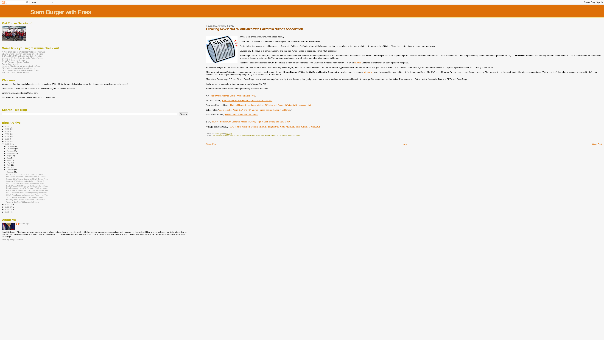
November (11, 149)
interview (368, 72)
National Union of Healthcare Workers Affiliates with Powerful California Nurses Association (271, 105)
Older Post (597, 144)
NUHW (284, 135)
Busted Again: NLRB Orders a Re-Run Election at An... (27, 186)
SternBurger (24, 224)
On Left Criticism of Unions (13, 60)
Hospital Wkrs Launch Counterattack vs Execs (21, 66)
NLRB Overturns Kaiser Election (15, 62)
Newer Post (211, 144)
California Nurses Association (245, 135)
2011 (7, 207)
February (10, 170)
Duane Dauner (276, 135)
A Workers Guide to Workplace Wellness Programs (23, 52)
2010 (7, 209)
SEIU (289, 135)
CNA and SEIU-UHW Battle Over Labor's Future (22, 56)
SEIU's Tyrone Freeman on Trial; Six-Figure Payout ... (26, 197)
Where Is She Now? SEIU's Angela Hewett (22, 202)
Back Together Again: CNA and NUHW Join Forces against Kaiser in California (254, 110)
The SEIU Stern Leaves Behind (15, 72)
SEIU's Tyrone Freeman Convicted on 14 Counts (22, 54)
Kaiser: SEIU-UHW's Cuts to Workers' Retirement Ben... (27, 190)
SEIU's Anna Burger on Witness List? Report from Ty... (27, 195)
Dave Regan (265, 135)
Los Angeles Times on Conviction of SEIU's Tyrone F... (27, 177)
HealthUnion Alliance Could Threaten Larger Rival (232, 96)
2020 (7, 126)
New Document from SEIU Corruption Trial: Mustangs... (27, 188)
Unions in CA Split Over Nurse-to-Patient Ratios (22, 58)
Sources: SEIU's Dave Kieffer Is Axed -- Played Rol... (26, 181)
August (10, 156)
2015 (7, 139)
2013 (7, 144)
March (9, 167)
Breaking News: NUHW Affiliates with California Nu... (26, 200)
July (8, 158)
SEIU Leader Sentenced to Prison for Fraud (20, 70)
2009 (7, 212)
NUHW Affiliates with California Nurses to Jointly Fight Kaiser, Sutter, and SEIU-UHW (251, 122)
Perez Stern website (10, 64)
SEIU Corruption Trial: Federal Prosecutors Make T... (26, 183)
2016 (7, 137)
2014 (7, 141)
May (9, 163)
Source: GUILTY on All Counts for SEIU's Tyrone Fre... (27, 179)
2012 (7, 204)
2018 (7, 131)
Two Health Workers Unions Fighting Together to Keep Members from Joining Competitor (274, 126)
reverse (357, 63)
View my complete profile (12, 240)
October (10, 151)
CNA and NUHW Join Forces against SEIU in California (247, 100)
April (9, 165)
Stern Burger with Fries (60, 12)
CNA (258, 135)
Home (404, 144)
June (9, 160)
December (11, 146)
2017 (7, 134)
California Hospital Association (223, 135)
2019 (7, 129)
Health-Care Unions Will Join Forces (241, 114)
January (10, 172)
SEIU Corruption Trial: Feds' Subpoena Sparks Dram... (27, 193)
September (11, 153)
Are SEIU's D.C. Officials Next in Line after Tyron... (25, 174)
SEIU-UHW (296, 135)
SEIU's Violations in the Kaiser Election (18, 68)
